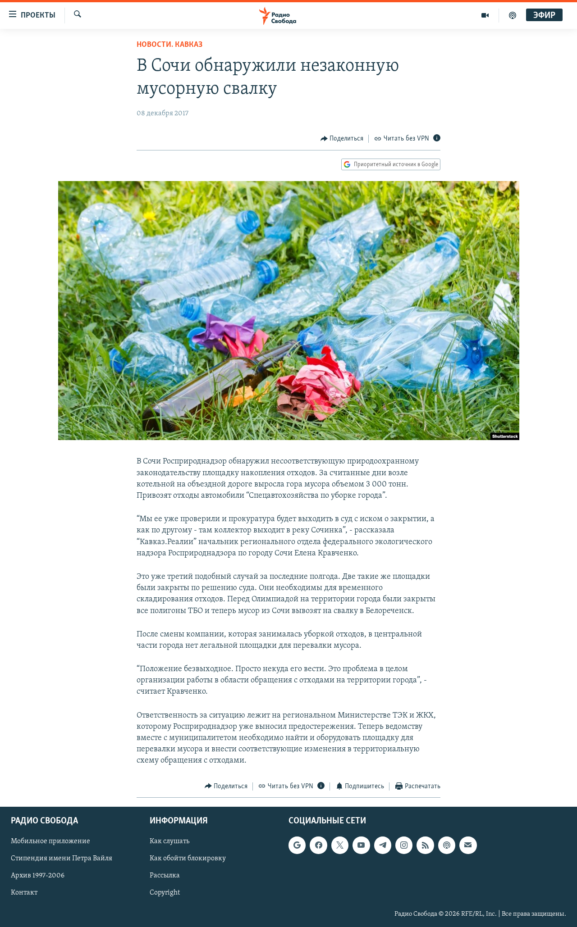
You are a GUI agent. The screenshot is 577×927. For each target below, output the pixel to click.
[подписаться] (467, 845)
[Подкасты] (446, 845)
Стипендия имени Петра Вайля (61, 859)
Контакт (24, 893)
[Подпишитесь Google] (297, 845)
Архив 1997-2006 (37, 876)
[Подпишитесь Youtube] (361, 845)
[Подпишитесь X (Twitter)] (339, 845)
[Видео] (485, 15)
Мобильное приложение (50, 841)
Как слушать (169, 841)
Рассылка (165, 876)
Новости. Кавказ (169, 45)
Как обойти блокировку (188, 859)
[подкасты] (512, 15)
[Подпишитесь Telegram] (382, 845)
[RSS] (425, 845)
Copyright (165, 893)
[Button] (342, 139)
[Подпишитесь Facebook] (318, 845)
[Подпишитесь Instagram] (403, 845)
